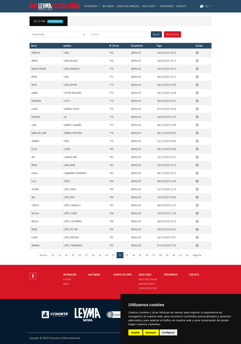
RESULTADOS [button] (148, 6)
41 (180, 255)
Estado (199, 45)
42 (187, 255)
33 (126, 255)
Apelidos (67, 45)
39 (167, 255)
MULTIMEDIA (108, 6)
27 (86, 255)
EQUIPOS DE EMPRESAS (128, 6)
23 (59, 255)
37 (153, 255)
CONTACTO (181, 6)
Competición (137, 45)
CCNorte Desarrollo (70, 338)
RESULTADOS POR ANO (148, 279)
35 (140, 255)
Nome (34, 45)
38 (160, 255)
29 (100, 255)
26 (79, 255)
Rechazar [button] (151, 332)
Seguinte (197, 255)
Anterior (43, 255)
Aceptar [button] (135, 332)
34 (133, 255)
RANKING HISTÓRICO (147, 284)
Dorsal (115, 45)
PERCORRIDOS (167, 6)
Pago (159, 45)
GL (207, 6)
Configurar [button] (168, 332)
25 (73, 255)
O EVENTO (67, 279)
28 (93, 255)
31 (113, 255)
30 (106, 255)
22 (52, 255)
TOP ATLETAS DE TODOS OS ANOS (150, 288)
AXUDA (66, 284)
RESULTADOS (145, 274)
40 (173, 255)
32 (120, 255)
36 (147, 255)
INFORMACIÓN (69, 274)
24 (66, 255)
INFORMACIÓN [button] (91, 6)
